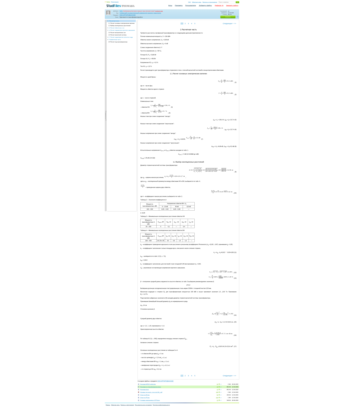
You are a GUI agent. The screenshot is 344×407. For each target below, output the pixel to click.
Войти (108, 2)
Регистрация (115, 2)
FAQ (189, 2)
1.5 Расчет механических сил (117, 32)
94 (217, 395)
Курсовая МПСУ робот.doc (148, 384)
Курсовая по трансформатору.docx (150, 387)
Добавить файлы (205, 5)
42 (217, 384)
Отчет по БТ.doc (145, 395)
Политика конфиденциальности (161, 405)
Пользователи (190, 5)
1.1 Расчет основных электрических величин (121, 23)
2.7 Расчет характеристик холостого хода (120, 37)
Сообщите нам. (159, 11)
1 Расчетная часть (113, 21)
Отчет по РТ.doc (145, 397)
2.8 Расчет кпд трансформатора (117, 42)
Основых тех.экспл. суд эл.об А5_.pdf (151, 392)
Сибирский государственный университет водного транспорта (140, 13)
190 (217, 392)
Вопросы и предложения (210, 2)
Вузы (170, 5)
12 (217, 389)
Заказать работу (232, 5)
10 (217, 387)
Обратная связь (196, 2)
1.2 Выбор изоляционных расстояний (119, 25)
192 (217, 397)
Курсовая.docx (144, 389)
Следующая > (228, 23)
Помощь (108, 405)
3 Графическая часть (114, 39)
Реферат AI (219, 5)
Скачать (228, 17)
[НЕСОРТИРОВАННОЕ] (128, 15)
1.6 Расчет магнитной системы (117, 35)
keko (121, 11)
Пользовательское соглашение (143, 405)
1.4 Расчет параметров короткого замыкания (121, 30)
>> (235, 23)
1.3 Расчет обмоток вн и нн (116, 28)
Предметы (179, 5)
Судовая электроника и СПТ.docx (150, 400)
